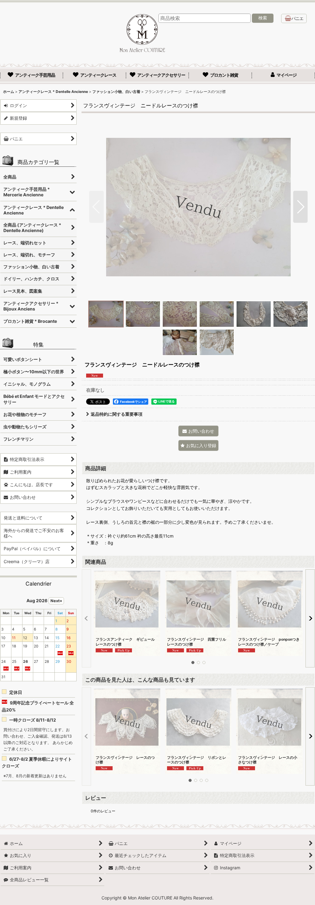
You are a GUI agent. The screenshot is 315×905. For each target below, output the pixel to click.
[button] (96, 207)
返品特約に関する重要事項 (116, 414)
